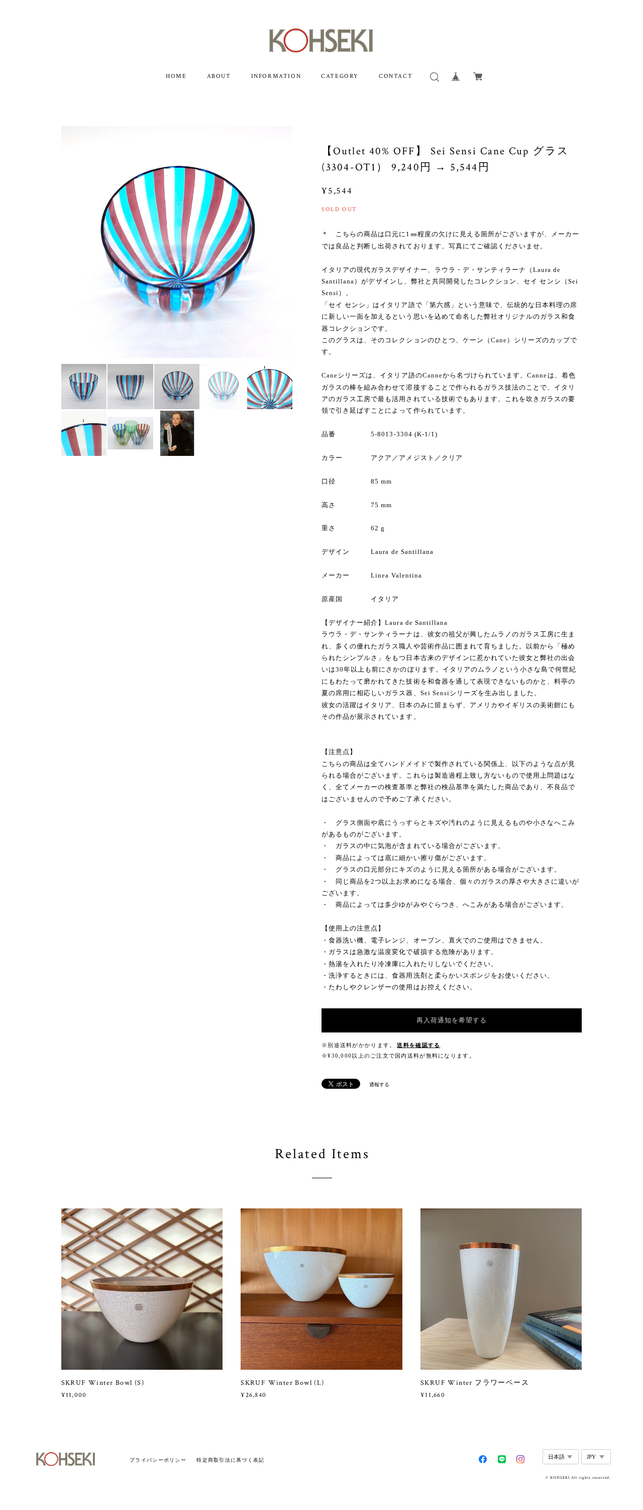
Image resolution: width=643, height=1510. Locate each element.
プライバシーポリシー (158, 1460)
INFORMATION (276, 76)
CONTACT (395, 76)
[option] (177, 242)
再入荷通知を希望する (451, 1020)
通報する (379, 1084)
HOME (176, 76)
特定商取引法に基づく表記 (230, 1460)
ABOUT (219, 76)
